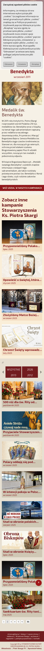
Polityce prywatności (27, 22)
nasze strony (33, 634)
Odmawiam (9, 64)
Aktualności (6, 648)
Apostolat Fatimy (35, 648)
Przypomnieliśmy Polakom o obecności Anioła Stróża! (21, 247)
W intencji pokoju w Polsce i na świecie (22, 493)
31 (28, 621)
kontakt (37, 638)
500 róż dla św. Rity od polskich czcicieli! (18, 403)
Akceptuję (35, 64)
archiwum (34, 636)
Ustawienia (22, 64)
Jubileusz (10, 636)
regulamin (10, 638)
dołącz (23, 634)
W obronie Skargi (22, 636)
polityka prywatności (24, 638)
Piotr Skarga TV (19, 648)
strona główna (13, 634)
